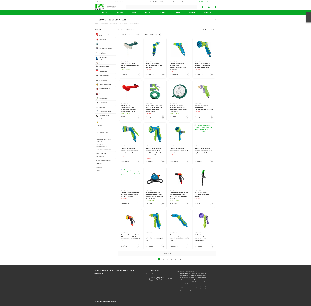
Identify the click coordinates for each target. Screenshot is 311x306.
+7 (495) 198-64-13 (119, 2)
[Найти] (195, 7)
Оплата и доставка (116, 270)
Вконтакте (96, 278)
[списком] (213, 29)
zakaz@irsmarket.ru (203, 2)
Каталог (96, 270)
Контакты (132, 270)
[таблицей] (216, 29)
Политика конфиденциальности (188, 271)
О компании (104, 270)
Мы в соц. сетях (99, 273)
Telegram (100, 278)
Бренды (125, 270)
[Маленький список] (203, 29)
